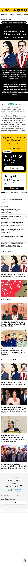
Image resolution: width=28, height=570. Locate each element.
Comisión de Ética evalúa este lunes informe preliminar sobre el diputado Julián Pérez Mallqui (13, 324)
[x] (10, 486)
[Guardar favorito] (22, 104)
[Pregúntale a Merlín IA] (25, 560)
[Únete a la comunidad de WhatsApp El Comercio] (11, 104)
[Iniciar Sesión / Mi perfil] (25, 10)
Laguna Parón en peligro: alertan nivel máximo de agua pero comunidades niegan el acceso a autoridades (12, 211)
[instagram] (13, 486)
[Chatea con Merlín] (18, 10)
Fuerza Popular (14, 192)
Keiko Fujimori (24, 192)
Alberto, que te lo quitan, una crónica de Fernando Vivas (11, 217)
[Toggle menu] (2, 10)
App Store (10, 480)
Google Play (18, 480)
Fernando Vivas (15, 97)
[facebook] (7, 486)
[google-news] (21, 486)
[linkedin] (18, 486)
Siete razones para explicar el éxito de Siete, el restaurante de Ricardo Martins (12, 237)
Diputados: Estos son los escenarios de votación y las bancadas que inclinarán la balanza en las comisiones (14, 86)
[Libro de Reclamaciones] (18, 490)
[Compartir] (25, 104)
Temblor (12, 14)
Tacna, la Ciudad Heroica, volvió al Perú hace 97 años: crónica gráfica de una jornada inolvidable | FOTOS (12, 231)
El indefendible (6, 299)
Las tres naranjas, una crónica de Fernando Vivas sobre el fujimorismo (13, 275)
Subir (13, 502)
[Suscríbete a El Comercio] (21, 10)
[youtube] (15, 486)
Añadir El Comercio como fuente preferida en (14, 22)
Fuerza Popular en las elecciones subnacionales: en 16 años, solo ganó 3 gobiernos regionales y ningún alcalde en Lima (13, 410)
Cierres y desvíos (19, 14)
